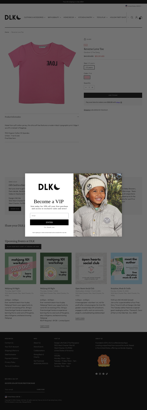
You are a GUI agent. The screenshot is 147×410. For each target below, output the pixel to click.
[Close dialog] (119, 176)
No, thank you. (49, 227)
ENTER (49, 222)
